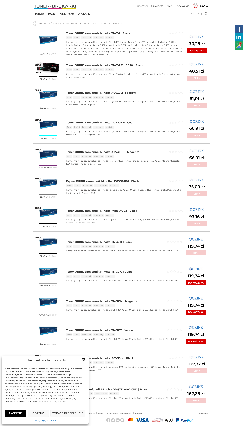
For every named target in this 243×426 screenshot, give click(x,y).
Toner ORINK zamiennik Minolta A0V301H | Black (100, 358)
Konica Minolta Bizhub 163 (132, 42)
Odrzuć (38, 413)
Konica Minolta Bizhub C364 (164, 250)
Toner (69, 38)
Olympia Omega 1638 (82, 51)
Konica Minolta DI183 (158, 45)
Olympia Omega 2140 (148, 51)
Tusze (51, 13)
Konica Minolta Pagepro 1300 (107, 190)
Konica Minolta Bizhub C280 (136, 398)
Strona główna (48, 23)
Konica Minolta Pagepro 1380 (166, 190)
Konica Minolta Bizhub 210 (159, 42)
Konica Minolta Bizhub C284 (136, 250)
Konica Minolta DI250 (113, 48)
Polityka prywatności (45, 420)
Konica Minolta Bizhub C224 (107, 250)
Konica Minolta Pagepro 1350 (137, 190)
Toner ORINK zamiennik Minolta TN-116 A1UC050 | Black (104, 65)
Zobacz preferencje (67, 413)
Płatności (90, 413)
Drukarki (84, 13)
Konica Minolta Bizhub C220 (107, 398)
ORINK (77, 38)
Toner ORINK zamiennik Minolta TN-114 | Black (98, 33)
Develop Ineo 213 (99, 54)
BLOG (169, 6)
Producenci (202, 413)
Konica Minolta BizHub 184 (160, 74)
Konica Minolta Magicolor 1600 (108, 101)
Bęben (70, 185)
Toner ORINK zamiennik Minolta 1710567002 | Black (101, 210)
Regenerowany (101, 185)
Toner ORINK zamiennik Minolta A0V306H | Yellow (101, 92)
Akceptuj (15, 413)
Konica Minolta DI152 (94, 45)
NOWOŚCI (142, 6)
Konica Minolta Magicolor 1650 (139, 101)
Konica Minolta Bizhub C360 (164, 398)
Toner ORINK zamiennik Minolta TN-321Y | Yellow (100, 330)
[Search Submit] (204, 14)
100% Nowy (98, 38)
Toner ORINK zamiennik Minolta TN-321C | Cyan (99, 271)
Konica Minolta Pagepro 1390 (80, 193)
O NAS (100, 413)
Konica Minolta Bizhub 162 (106, 42)
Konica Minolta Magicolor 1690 (86, 104)
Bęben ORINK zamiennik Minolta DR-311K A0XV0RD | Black (106, 389)
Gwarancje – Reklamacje (119, 413)
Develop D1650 (167, 51)
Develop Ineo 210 (82, 54)
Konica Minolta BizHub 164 (106, 74)
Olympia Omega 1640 (104, 51)
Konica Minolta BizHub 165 (133, 74)
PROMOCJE (157, 6)
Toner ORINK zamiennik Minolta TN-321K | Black (99, 241)
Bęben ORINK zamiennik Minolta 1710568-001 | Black (102, 181)
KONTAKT (139, 413)
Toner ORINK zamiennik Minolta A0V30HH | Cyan (100, 122)
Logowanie (182, 6)
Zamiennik (86, 38)
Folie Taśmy (66, 13)
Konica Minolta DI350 (156, 48)
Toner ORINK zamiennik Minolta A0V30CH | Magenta (102, 152)
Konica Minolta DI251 (134, 48)
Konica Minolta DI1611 (116, 45)
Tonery (39, 13)
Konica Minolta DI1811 (137, 45)
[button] (83, 360)
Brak (196, 78)
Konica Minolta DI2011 (91, 48)
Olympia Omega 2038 (126, 51)
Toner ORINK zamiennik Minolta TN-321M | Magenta (101, 301)
